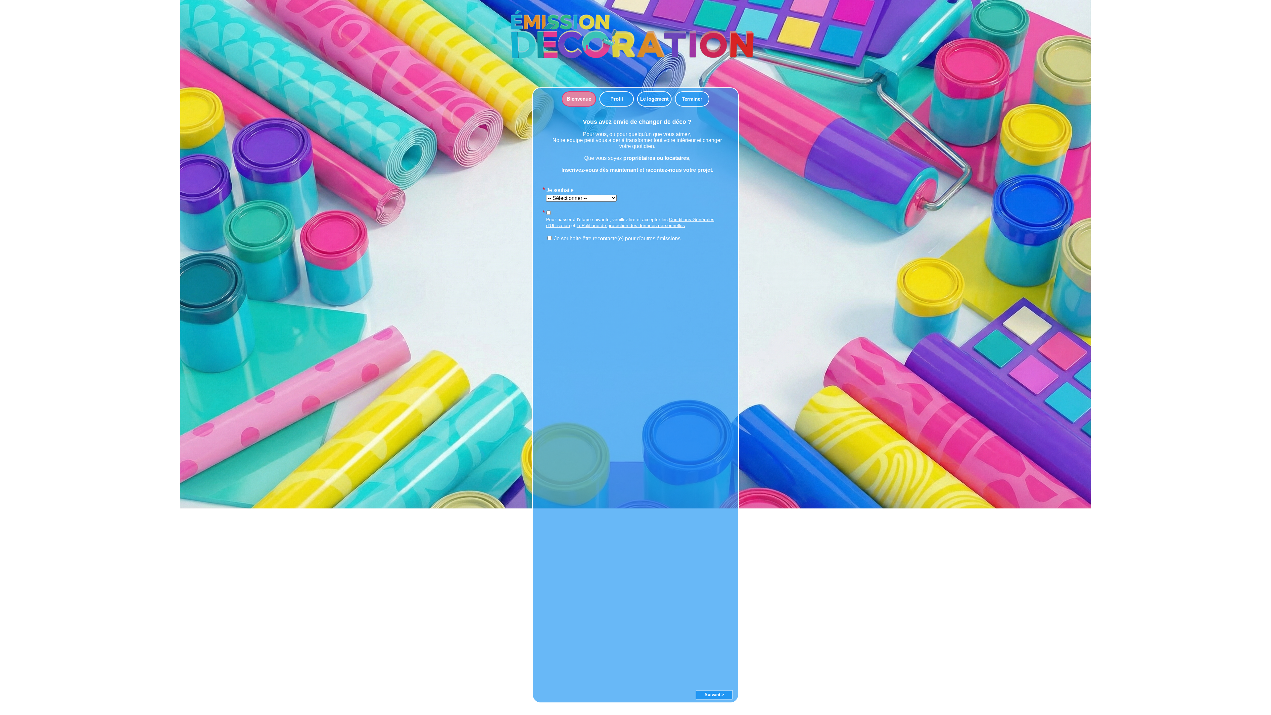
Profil (616, 99)
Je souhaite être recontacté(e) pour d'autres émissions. (617, 238)
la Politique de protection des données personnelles (631, 225)
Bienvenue (579, 99)
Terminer (692, 99)
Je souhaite (560, 190)
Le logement (654, 99)
